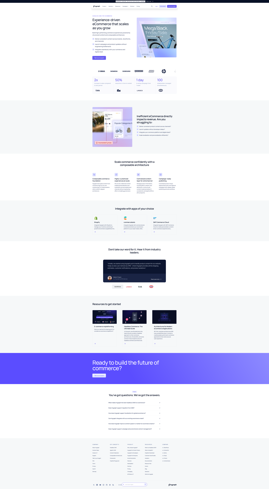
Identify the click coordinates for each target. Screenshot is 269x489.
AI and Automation (131, 458)
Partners (132, 6)
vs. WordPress (165, 447)
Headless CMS (113, 447)
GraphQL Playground (114, 461)
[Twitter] (93, 485)
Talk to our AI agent (96, 458)
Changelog (129, 471)
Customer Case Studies (150, 455)
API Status (129, 474)
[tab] (117, 287)
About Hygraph (95, 447)
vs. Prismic (164, 458)
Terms (93, 463)
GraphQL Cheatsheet (149, 453)
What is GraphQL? (149, 450)
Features (129, 461)
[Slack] (110, 485)
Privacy (94, 466)
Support (94, 455)
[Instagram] (103, 485)
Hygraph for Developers (132, 453)
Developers (125, 6)
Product (104, 6)
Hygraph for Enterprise (132, 455)
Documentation (148, 461)
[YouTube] (100, 485)
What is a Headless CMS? (150, 447)
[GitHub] (106, 485)
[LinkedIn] (97, 485)
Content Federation (114, 453)
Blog (146, 469)
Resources (117, 6)
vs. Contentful (165, 450)
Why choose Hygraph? (132, 447)
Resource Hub (148, 463)
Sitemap (94, 471)
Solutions (111, 6)
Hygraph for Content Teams (133, 450)
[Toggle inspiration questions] (123, 484)
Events (146, 466)
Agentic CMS (113, 450)
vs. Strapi (164, 455)
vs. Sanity (164, 453)
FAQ (93, 461)
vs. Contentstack (166, 461)
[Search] (152, 6)
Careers (94, 453)
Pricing (138, 6)
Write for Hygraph (149, 474)
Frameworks (112, 458)
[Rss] (113, 485)
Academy (147, 458)
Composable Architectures (116, 455)
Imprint (94, 469)
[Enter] (145, 484)
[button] (134, 1)
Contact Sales (95, 450)
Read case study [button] (155, 279)
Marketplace (130, 463)
